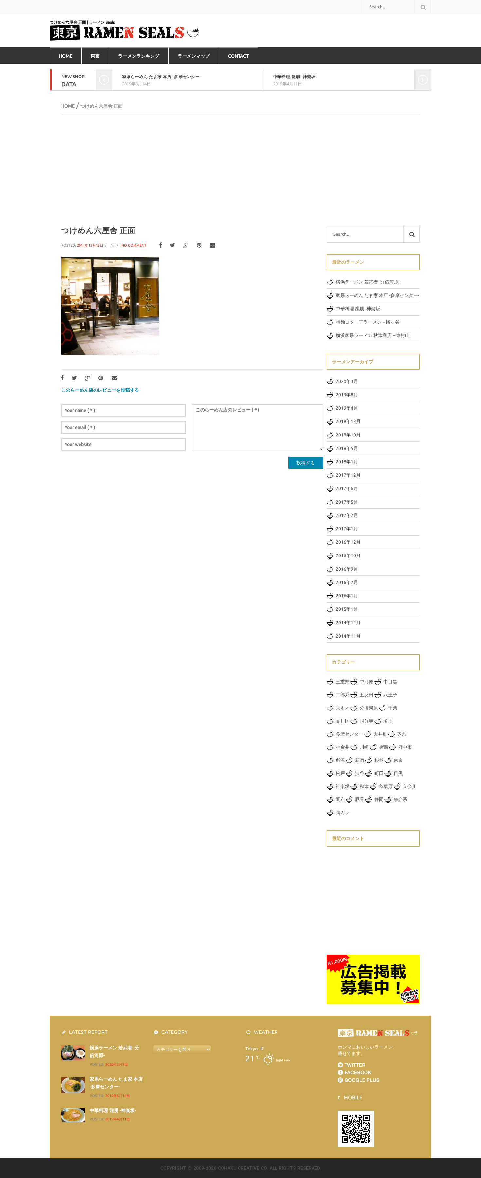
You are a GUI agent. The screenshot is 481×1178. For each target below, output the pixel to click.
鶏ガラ (342, 812)
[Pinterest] (199, 245)
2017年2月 (347, 515)
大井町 (380, 734)
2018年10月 (348, 434)
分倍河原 (369, 707)
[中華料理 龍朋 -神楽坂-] (73, 1115)
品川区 (342, 721)
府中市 (405, 747)
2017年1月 (347, 528)
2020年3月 (347, 381)
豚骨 (359, 799)
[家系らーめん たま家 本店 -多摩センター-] (73, 1084)
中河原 (366, 681)
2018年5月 (347, 448)
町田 (378, 773)
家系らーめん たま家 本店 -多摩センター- (161, 76)
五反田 (366, 694)
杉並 (378, 760)
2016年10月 (348, 555)
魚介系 (400, 799)
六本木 (342, 707)
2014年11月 (348, 636)
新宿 (359, 760)
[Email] (212, 245)
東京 (95, 56)
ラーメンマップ (194, 56)
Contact (238, 56)
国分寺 (366, 721)
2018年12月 (348, 421)
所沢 (340, 760)
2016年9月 (347, 569)
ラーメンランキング (138, 56)
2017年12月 (348, 475)
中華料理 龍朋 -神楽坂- (295, 76)
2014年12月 (348, 622)
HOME (65, 56)
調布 (340, 799)
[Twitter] (172, 245)
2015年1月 (347, 609)
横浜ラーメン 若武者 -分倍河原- (368, 281)
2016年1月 (347, 595)
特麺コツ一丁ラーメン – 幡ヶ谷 (368, 322)
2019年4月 (347, 408)
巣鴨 (383, 747)
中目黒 (390, 681)
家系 (401, 734)
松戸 (340, 773)
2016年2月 (347, 582)
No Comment (133, 245)
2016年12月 (348, 542)
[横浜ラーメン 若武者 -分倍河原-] (73, 1052)
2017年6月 (347, 488)
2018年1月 (347, 461)
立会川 (410, 786)
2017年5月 (347, 501)
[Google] (185, 245)
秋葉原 (386, 786)
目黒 (398, 773)
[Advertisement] (240, 170)
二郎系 (342, 694)
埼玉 (388, 721)
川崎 (364, 747)
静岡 (378, 799)
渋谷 (359, 773)
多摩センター (349, 734)
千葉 (392, 707)
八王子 (390, 694)
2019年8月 (347, 394)
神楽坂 (342, 786)
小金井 (342, 747)
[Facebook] (160, 245)
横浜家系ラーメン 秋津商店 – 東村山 (373, 335)
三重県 (342, 681)
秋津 (364, 786)
